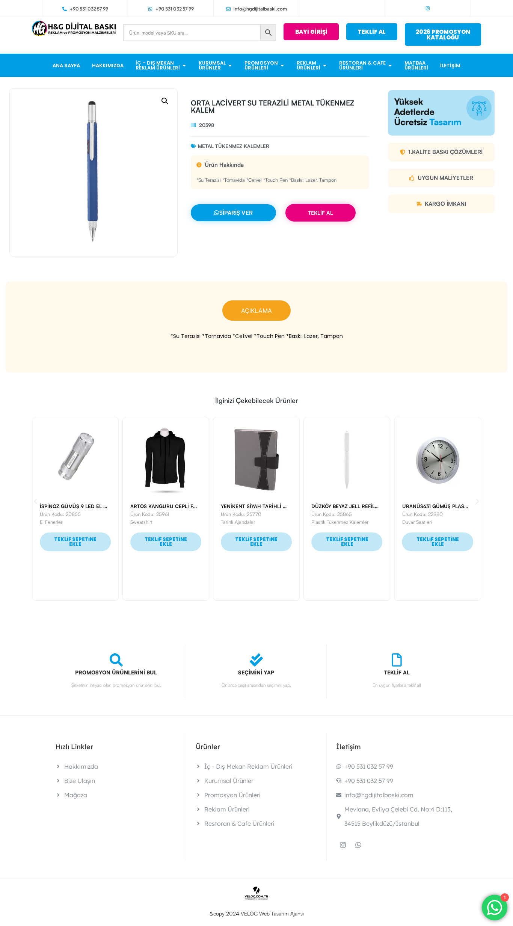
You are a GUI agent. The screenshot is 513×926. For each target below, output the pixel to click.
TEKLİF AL (320, 213)
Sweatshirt (141, 522)
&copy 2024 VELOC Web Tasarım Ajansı (257, 913)
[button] (165, 101)
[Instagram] (427, 8)
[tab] (256, 310)
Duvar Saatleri (417, 522)
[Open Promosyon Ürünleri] (282, 65)
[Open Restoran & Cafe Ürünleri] (390, 65)
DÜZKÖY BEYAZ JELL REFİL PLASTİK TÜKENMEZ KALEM (377, 506)
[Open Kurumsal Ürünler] (230, 65)
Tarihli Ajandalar (238, 522)
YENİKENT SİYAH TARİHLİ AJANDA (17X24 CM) (276, 506)
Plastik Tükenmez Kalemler (339, 522)
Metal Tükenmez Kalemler (233, 146)
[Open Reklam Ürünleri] (324, 65)
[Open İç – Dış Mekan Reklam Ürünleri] (184, 65)
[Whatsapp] (358, 845)
